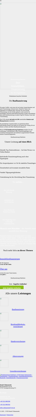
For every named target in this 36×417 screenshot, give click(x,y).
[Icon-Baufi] (4, 305)
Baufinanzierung (18, 309)
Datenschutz (10, 415)
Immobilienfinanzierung (10, 259)
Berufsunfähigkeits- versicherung (18, 325)
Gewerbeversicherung (18, 371)
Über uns (3, 269)
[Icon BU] (4, 320)
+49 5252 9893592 (5, 404)
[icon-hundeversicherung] (4, 337)
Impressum (3, 415)
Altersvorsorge (18, 356)
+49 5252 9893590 (5, 401)
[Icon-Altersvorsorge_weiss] (4, 352)
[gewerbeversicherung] (4, 367)
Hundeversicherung (18, 341)
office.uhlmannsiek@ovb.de (7, 407)
